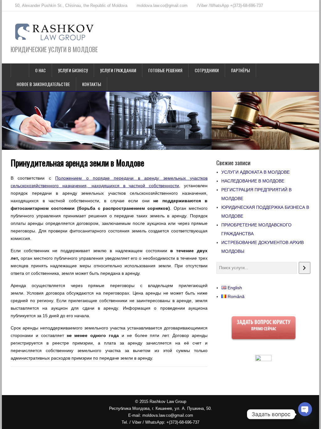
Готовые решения (165, 70)
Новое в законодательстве (43, 84)
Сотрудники (207, 70)
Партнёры (240, 70)
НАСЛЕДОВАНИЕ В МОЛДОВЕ (252, 180)
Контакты (91, 84)
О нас (40, 70)
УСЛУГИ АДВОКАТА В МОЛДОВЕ (255, 172)
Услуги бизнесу (73, 70)
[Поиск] (304, 268)
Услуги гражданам (118, 70)
